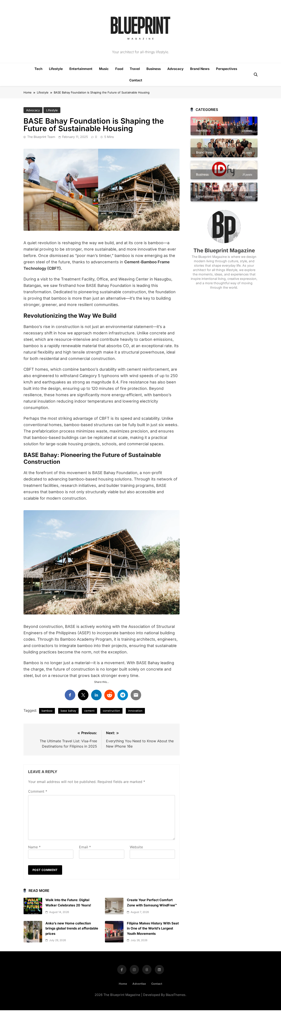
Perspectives (226, 69)
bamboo (46, 710)
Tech (38, 69)
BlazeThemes (176, 995)
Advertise (139, 983)
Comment (37, 791)
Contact (135, 80)
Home (123, 983)
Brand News (199, 69)
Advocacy (175, 69)
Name (34, 847)
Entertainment (80, 69)
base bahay (68, 710)
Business (153, 69)
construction (111, 710)
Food (119, 69)
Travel (135, 69)
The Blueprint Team (41, 137)
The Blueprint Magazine (224, 250)
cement (89, 710)
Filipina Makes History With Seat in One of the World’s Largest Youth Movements (153, 928)
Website (136, 847)
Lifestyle (56, 69)
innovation (135, 710)
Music (104, 69)
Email (85, 847)
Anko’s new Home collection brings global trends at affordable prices (71, 928)
